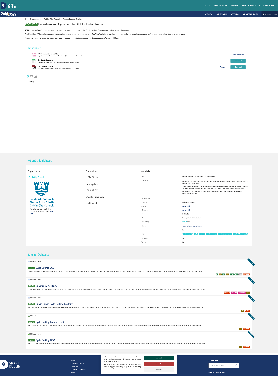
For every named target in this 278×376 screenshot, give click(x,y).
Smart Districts (220, 6)
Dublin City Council (52, 19)
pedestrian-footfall (240, 234)
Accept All (159, 358)
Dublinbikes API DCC (46, 286)
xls (216, 274)
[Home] (26, 19)
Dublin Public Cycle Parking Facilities (54, 304)
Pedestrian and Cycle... (72, 19)
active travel (188, 234)
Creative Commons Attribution (192, 226)
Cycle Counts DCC (45, 268)
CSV (227, 274)
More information (238, 55)
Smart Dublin (186, 206)
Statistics (235, 14)
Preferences (159, 369)
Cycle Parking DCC (45, 340)
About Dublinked (250, 14)
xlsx (223, 274)
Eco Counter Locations (45, 60)
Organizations (35, 19)
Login (244, 6)
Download (238, 61)
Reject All (159, 364)
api (196, 234)
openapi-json (242, 292)
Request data (255, 6)
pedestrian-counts (225, 234)
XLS (236, 274)
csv (220, 274)
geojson (247, 310)
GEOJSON (246, 274)
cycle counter (211, 234)
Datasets (208, 14)
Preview (222, 61)
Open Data (269, 6)
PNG (240, 274)
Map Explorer (221, 14)
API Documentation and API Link (48, 54)
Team (73, 373)
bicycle (202, 234)
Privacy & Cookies (78, 370)
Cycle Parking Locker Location (51, 322)
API (236, 292)
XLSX (231, 274)
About (207, 6)
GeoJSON (227, 292)
